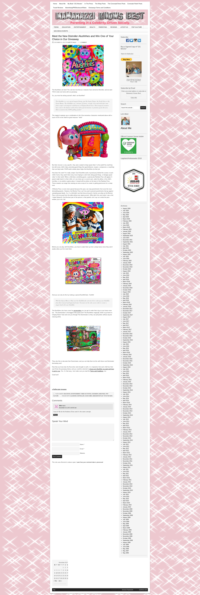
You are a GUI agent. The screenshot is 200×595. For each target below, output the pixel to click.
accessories (77, 310)
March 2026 (126, 219)
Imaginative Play (98, 395)
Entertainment (80, 27)
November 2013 (127, 411)
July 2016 (126, 344)
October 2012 (127, 438)
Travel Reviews (58, 7)
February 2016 (127, 354)
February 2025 (127, 229)
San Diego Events (61, 31)
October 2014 (127, 388)
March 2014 (126, 402)
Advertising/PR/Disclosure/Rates (75, 7)
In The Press (88, 3)
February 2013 (127, 430)
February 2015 (127, 379)
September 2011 (128, 465)
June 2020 (126, 258)
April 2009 (126, 526)
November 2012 (127, 436)
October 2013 (127, 413)
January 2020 (127, 263)
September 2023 (128, 235)
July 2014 (126, 394)
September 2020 (128, 252)
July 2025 (126, 223)
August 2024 (126, 233)
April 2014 (126, 400)
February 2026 (127, 221)
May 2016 (126, 348)
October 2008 (127, 538)
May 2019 (126, 277)
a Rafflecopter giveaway (59, 389)
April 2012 (126, 450)
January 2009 (127, 532)
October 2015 (127, 363)
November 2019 (127, 267)
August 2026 (126, 208)
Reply (55, 415)
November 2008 (127, 536)
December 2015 (127, 359)
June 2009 (126, 521)
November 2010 (127, 486)
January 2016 (127, 356)
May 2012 (126, 448)
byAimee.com (143, 590)
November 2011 (127, 461)
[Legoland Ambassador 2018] (134, 201)
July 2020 (126, 256)
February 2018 (127, 304)
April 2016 (126, 350)
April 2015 (126, 375)
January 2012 (127, 457)
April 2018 (126, 300)
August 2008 (126, 542)
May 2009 (126, 523)
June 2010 (126, 496)
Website (82, 453)
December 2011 (127, 459)
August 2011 (126, 467)
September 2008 (128, 540)
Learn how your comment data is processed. (90, 462)
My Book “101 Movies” (75, 3)
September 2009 (128, 515)
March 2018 (126, 302)
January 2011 (127, 482)
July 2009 (126, 519)
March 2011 (126, 478)
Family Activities (86, 393)
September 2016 (128, 340)
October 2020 (127, 250)
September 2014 (128, 390)
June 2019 (126, 275)
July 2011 (126, 469)
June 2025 (126, 225)
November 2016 (127, 336)
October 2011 (127, 463)
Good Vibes (88, 395)
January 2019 (127, 285)
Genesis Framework (127, 590)
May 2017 (126, 323)
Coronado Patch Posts (134, 3)
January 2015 (127, 382)
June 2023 (126, 237)
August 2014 (126, 392)
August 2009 (126, 517)
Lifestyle (124, 27)
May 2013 (126, 423)
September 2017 (128, 315)
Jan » (60, 581)
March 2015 (126, 377)
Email (81, 449)
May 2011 (126, 473)
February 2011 (127, 480)
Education (66, 27)
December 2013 (127, 409)
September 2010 (128, 490)
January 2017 (127, 331)
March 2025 (126, 227)
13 (59, 573)
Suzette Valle (71, 42)
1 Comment (83, 42)
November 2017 (127, 311)
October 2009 (127, 513)
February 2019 (127, 283)
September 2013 (128, 415)
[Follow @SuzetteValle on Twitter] (131, 41)
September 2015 (128, 365)
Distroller (80, 395)
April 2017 (126, 325)
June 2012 (126, 446)
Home (55, 3)
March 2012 (126, 452)
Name (81, 444)
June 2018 (126, 296)
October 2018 (127, 290)
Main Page (102, 393)
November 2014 (127, 386)
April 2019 (126, 279)
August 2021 (126, 244)
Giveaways (95, 393)
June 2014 (126, 396)
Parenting (103, 27)
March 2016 (126, 352)
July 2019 (126, 273)
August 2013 (126, 417)
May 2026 (126, 215)
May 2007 (126, 551)
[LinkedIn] (139, 41)
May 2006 (126, 553)
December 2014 (127, 384)
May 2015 (126, 373)
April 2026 (126, 217)
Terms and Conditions (96, 371)
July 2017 (126, 319)
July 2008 (126, 544)
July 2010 (126, 494)
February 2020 (127, 260)
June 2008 (126, 546)
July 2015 (126, 369)
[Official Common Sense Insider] (128, 153)
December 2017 (127, 308)
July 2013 (126, 419)
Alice (60, 405)
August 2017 (126, 317)
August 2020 (126, 254)
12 (57, 573)
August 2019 (126, 271)
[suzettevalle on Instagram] (135, 41)
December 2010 (127, 484)
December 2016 (127, 333)
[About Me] (125, 126)
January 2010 (127, 507)
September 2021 (128, 242)
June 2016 (126, 346)
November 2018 (127, 288)
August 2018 (126, 292)
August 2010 (126, 492)
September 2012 (128, 440)
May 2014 (126, 398)
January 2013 (127, 432)
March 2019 (126, 281)
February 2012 (127, 455)
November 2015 (127, 361)
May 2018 (126, 298)
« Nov (55, 581)
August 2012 (126, 442)
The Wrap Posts (100, 3)
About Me (62, 3)
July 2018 (126, 294)
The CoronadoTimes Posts (116, 3)
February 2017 (127, 329)
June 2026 (126, 212)
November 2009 (127, 511)
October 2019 (127, 269)
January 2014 (127, 407)
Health (92, 27)
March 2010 (126, 503)
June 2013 (126, 421)
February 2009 (127, 530)
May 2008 (126, 548)
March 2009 (126, 528)
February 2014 (127, 404)
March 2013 (126, 427)
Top (54, 590)
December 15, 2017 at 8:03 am (67, 407)
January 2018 (127, 306)
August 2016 (126, 342)
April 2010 (126, 500)
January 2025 (127, 231)
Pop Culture (137, 27)
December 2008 (127, 534)
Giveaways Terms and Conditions (100, 7)
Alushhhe (73, 395)
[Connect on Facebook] (127, 41)
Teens (56, 27)
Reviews (113, 27)
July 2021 (126, 246)
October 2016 (127, 338)
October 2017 (127, 313)
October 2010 (127, 488)
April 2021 (126, 248)
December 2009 (127, 509)
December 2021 (127, 240)
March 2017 (126, 327)
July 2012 (126, 444)
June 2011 (126, 471)
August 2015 (126, 367)
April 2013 (126, 425)
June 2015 (126, 371)
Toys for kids (108, 395)
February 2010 (127, 505)
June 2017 (126, 321)
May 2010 (126, 498)
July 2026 (126, 210)
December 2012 (127, 434)
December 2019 (127, 265)
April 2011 (126, 475)
